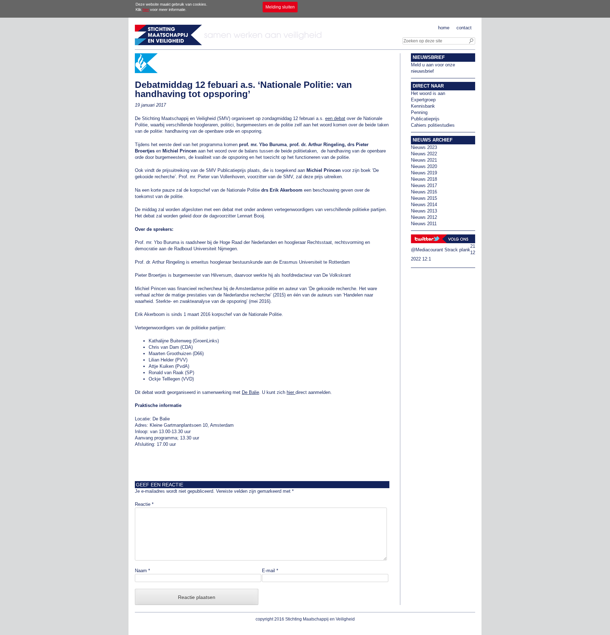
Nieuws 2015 (424, 198)
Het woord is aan (428, 93)
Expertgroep (423, 99)
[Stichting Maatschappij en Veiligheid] (230, 43)
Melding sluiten (280, 7)
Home (443, 27)
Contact (464, 27)
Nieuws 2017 (424, 185)
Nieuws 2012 (424, 217)
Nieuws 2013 (424, 211)
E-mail (270, 570)
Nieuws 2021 (424, 160)
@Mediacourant (427, 249)
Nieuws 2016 (424, 191)
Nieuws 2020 (424, 166)
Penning (419, 112)
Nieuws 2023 (424, 147)
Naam (142, 570)
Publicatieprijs (425, 118)
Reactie (144, 504)
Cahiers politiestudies (433, 125)
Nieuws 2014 (424, 204)
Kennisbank (423, 106)
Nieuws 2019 (424, 172)
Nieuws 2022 (424, 153)
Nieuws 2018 (424, 179)
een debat (335, 118)
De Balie (250, 392)
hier (146, 9)
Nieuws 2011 (424, 223)
